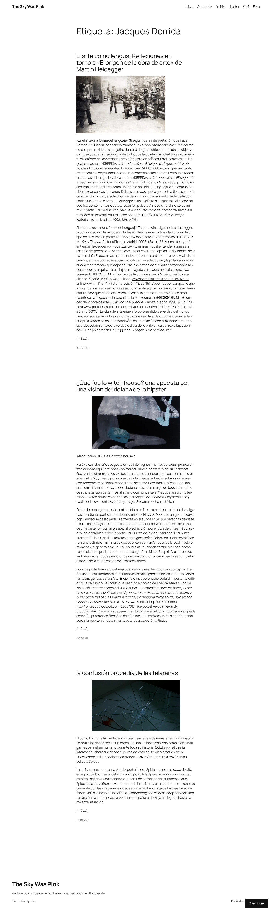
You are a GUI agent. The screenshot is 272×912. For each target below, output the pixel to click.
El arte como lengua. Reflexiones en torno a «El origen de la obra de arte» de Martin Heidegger (129, 62)
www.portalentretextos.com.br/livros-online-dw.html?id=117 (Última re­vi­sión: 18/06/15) (132, 281)
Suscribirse (256, 903)
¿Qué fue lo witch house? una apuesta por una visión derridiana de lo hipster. (132, 386)
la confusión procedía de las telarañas (127, 672)
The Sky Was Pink (28, 6)
